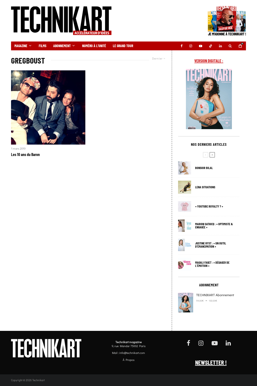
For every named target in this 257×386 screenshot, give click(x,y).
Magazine (20, 46)
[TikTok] (211, 46)
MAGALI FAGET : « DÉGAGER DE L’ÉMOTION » (212, 264)
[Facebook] (181, 46)
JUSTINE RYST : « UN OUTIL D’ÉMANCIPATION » (210, 245)
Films (42, 46)
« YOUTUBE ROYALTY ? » (209, 206)
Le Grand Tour (123, 46)
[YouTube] (201, 46)
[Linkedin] (220, 46)
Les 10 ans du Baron (25, 154)
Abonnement (62, 46)
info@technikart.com (132, 353)
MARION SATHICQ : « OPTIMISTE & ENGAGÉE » (214, 225)
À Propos (129, 360)
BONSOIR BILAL (204, 167)
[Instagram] (191, 46)
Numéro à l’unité (94, 46)
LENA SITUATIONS (205, 187)
